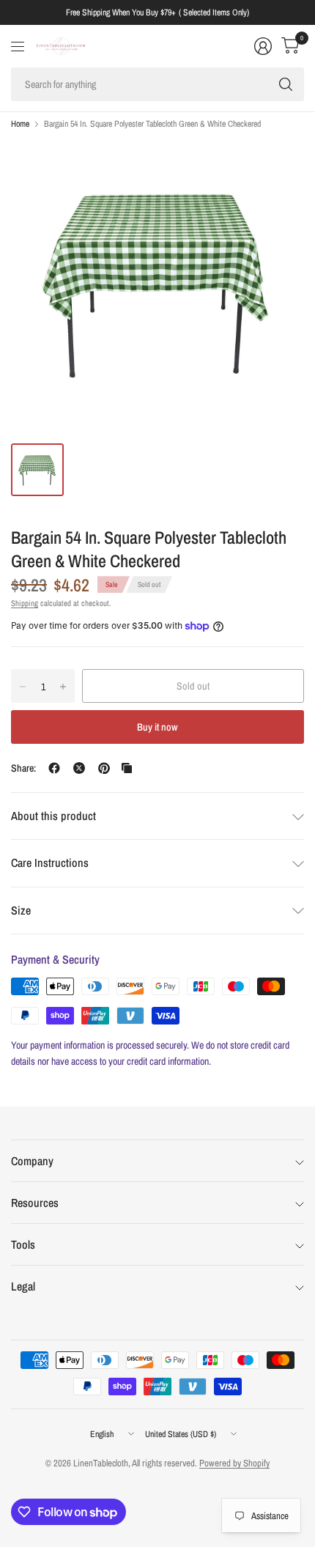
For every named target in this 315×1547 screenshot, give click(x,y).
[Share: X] (79, 768)
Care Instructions (50, 862)
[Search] (285, 84)
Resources (35, 1203)
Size (21, 910)
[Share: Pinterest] (104, 768)
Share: (23, 768)
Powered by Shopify (234, 1463)
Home (20, 123)
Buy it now (157, 727)
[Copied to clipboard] (126, 768)
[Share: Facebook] (54, 768)
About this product (53, 816)
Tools (23, 1244)
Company (32, 1161)
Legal (23, 1286)
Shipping (24, 603)
